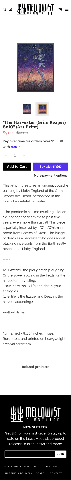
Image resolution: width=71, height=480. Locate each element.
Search (41, 473)
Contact (56, 473)
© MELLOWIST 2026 (17, 466)
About (37, 466)
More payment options (50, 175)
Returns (52, 466)
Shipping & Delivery (19, 473)
